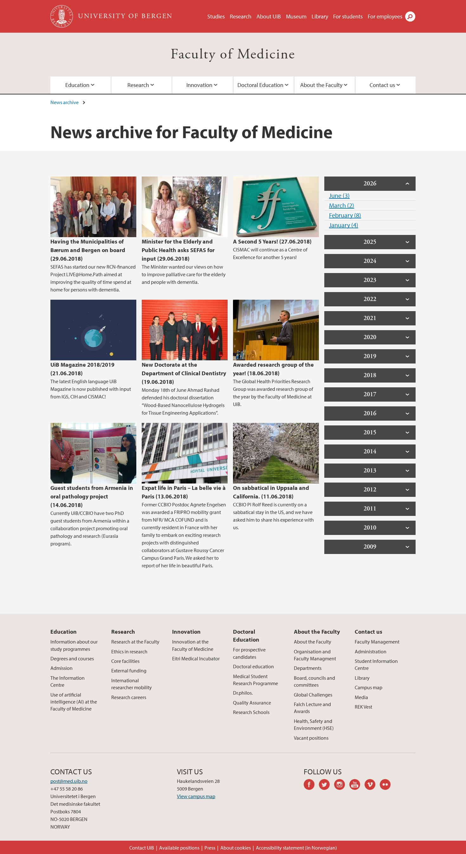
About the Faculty (321, 85)
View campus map (196, 796)
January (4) (343, 225)
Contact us (382, 85)
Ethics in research (129, 651)
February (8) (345, 215)
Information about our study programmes (74, 645)
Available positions (179, 847)
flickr (387, 785)
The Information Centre (67, 681)
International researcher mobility (131, 684)
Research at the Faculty (135, 641)
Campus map (368, 687)
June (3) (339, 195)
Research (240, 16)
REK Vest (363, 707)
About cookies (235, 847)
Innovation (199, 85)
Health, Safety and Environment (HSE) (314, 724)
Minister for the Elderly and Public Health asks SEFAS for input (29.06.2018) (178, 250)
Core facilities (125, 661)
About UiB (268, 16)
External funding (128, 670)
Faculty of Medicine (233, 54)
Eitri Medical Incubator (196, 658)
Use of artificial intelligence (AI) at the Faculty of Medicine (73, 701)
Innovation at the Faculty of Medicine (192, 645)
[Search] (410, 16)
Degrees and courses (72, 658)
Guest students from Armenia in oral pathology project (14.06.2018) (91, 496)
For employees (385, 16)
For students (348, 16)
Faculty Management (377, 641)
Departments (307, 668)
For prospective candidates (249, 653)
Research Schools (251, 712)
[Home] (62, 16)
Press (209, 847)
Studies (216, 16)
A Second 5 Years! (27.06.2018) (272, 241)
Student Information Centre (376, 664)
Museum (296, 16)
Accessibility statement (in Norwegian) (296, 847)
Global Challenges (313, 694)
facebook (311, 785)
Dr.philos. (243, 693)
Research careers (128, 697)
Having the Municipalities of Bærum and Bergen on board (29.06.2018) (87, 250)
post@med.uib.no (68, 781)
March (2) (341, 205)
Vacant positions (311, 738)
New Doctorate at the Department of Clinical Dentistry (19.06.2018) (184, 373)
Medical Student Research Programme (255, 679)
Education (77, 85)
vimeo (372, 785)
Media (361, 697)
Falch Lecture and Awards (312, 707)
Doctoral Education (260, 85)
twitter (326, 785)
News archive (64, 102)
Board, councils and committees (314, 681)
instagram (341, 785)
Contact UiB (141, 847)
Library (320, 16)
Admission (61, 668)
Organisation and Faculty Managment (315, 655)
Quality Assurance (252, 702)
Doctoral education (253, 666)
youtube (357, 785)
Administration (370, 651)
